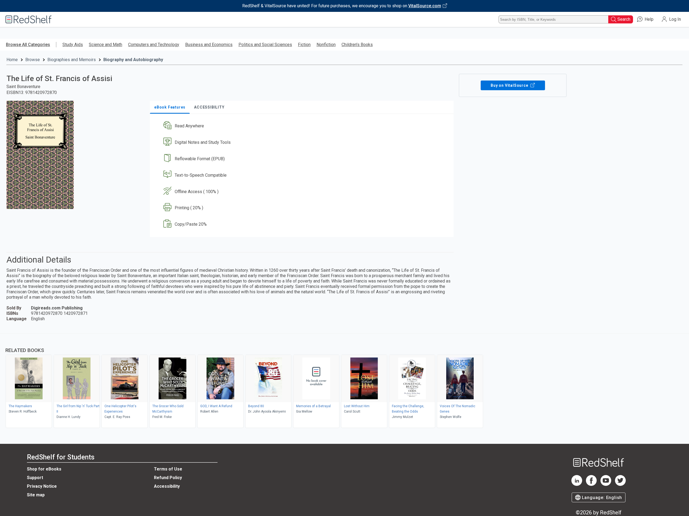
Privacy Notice (42, 486)
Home (12, 59)
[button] (302, 126)
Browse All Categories (28, 44)
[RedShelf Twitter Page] (620, 484)
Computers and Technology (153, 44)
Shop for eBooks (44, 469)
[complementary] (344, 381)
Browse (32, 59)
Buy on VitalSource (510, 85)
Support (35, 477)
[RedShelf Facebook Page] (591, 484)
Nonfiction (326, 44)
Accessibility (167, 486)
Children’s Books (357, 44)
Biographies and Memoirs (71, 59)
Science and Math (105, 44)
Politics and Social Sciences (265, 44)
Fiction (304, 44)
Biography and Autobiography (133, 59)
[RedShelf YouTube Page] (605, 484)
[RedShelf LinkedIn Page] (576, 484)
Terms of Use (168, 469)
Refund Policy (168, 477)
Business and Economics (209, 44)
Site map (36, 494)
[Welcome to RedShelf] (28, 19)
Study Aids (72, 44)
